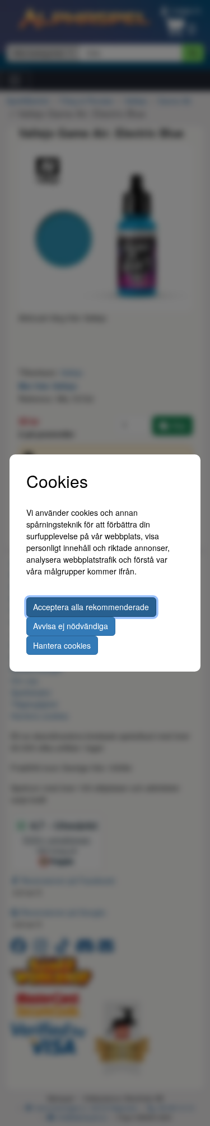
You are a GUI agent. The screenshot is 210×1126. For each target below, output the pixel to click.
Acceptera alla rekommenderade (91, 606)
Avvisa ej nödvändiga (70, 625)
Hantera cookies (62, 645)
